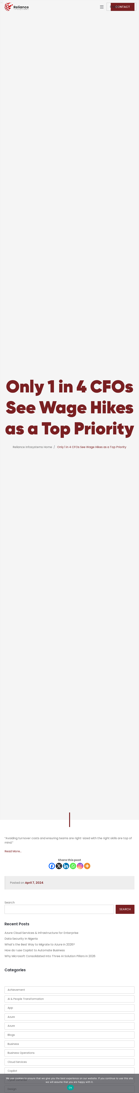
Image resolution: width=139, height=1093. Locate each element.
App (10, 1008)
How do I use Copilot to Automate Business (35, 950)
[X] (59, 866)
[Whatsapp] (73, 866)
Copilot (12, 1071)
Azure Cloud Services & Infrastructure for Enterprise (41, 933)
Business (13, 1044)
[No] (134, 1083)
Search (10, 902)
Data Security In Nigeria (21, 939)
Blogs (11, 1035)
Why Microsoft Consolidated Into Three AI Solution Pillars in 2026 (50, 956)
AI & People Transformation (26, 999)
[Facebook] (52, 866)
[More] (87, 866)
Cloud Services (17, 1062)
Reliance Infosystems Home (32, 447)
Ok (70, 1087)
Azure (11, 1017)
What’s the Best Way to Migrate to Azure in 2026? (40, 944)
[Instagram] (80, 866)
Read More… (13, 851)
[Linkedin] (66, 866)
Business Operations (21, 1053)
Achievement (16, 990)
